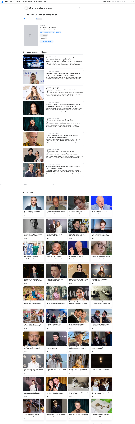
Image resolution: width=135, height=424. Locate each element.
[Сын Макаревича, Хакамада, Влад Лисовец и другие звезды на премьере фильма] (33, 274)
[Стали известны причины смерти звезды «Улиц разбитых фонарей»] (101, 364)
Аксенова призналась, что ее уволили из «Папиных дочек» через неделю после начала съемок (63, 105)
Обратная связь (129, 423)
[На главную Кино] (5, 1)
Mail (2, 423)
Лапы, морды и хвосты (48, 28)
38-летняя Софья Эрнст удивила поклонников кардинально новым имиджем (62, 136)
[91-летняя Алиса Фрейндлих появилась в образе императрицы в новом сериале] (101, 342)
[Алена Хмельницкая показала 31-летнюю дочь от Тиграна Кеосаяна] (33, 229)
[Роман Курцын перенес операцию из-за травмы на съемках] (78, 409)
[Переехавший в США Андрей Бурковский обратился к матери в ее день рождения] (33, 206)
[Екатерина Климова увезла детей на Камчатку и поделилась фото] (78, 274)
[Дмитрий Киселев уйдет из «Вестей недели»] (101, 206)
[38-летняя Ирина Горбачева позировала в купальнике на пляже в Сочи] (33, 387)
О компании (6, 423)
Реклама (12, 423)
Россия (50, 29)
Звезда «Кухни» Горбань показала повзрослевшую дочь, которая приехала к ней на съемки (63, 74)
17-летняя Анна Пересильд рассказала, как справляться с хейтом (61, 90)
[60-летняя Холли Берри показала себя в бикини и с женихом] (56, 364)
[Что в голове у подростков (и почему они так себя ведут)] (33, 319)
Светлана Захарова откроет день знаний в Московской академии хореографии (60, 59)
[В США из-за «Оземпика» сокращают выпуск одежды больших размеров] (33, 251)
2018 (41, 29)
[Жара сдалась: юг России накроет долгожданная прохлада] (33, 409)
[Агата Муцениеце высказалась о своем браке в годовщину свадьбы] (78, 319)
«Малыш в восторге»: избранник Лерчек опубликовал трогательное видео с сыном (60, 152)
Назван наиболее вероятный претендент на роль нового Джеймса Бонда (63, 167)
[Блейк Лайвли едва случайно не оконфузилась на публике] (78, 364)
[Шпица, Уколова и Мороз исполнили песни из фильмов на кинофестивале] (56, 319)
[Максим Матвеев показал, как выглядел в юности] (56, 342)
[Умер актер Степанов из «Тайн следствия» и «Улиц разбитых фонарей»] (78, 342)
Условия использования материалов (117, 423)
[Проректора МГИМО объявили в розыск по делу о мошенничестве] (56, 409)
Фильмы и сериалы (29, 18)
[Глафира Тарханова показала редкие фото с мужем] (101, 274)
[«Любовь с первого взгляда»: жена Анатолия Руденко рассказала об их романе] (56, 229)
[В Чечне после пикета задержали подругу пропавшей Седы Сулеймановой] (101, 251)
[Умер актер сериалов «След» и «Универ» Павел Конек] (56, 274)
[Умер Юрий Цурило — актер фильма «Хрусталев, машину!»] (33, 342)
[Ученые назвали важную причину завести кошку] (78, 387)
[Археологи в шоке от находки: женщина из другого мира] (101, 409)
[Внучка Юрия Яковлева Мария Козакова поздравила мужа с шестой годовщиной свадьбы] (78, 297)
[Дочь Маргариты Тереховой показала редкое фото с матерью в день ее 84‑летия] (78, 206)
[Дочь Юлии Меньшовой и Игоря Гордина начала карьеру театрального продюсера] (101, 387)
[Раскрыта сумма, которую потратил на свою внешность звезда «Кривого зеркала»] (56, 251)
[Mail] (2, 1)
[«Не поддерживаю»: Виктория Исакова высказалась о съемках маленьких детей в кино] (101, 229)
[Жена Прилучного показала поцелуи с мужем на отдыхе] (56, 387)
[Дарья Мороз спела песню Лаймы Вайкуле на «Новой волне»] (33, 364)
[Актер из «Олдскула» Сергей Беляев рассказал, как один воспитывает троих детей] (33, 297)
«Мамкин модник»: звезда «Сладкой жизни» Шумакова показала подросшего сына (61, 121)
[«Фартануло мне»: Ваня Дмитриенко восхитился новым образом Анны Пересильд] (56, 297)
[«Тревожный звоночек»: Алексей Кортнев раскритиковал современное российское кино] (56, 206)
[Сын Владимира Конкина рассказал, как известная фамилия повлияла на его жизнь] (78, 251)
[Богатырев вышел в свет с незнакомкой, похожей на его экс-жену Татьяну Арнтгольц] (78, 229)
